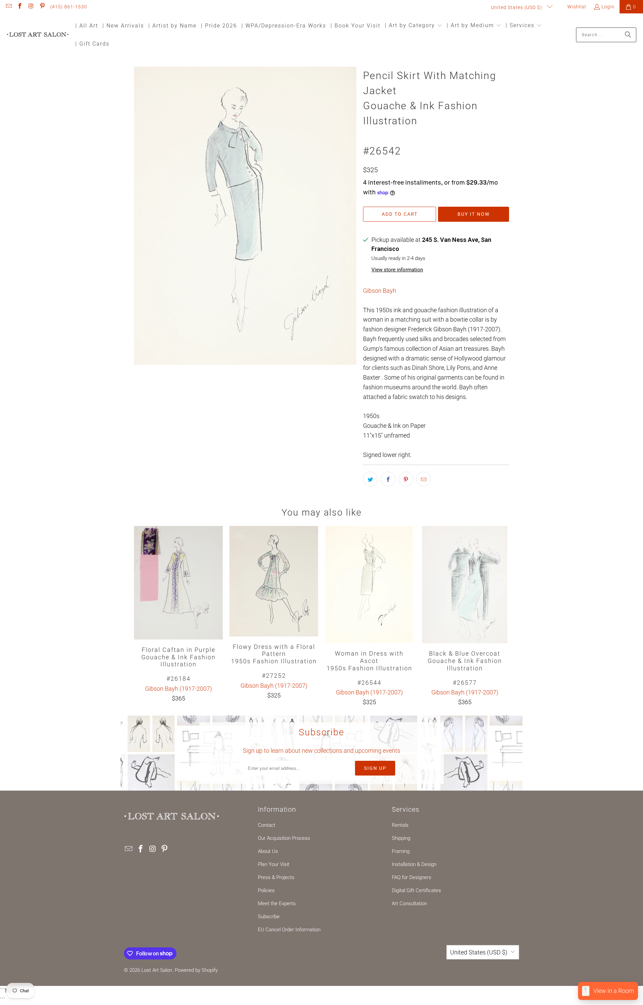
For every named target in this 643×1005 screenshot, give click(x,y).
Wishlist (576, 6)
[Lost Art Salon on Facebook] (19, 6)
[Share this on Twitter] (370, 479)
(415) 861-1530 (68, 6)
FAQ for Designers (411, 877)
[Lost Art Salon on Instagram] (30, 6)
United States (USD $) (517, 7)
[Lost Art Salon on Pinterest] (42, 6)
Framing (401, 851)
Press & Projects (276, 877)
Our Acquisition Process (284, 838)
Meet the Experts (277, 903)
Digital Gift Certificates (416, 890)
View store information (397, 270)
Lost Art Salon (156, 970)
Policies (266, 890)
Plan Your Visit (273, 864)
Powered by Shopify (196, 970)
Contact (266, 825)
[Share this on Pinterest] (406, 479)
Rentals (400, 825)
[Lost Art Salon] (38, 35)
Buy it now (473, 214)
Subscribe (269, 917)
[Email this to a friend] (423, 479)
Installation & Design (414, 864)
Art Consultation (409, 903)
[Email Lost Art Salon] (8, 6)
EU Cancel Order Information (289, 930)
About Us (268, 851)
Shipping (401, 838)
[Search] (628, 34)
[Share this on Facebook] (388, 479)
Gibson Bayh (379, 290)
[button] (413, 26)
